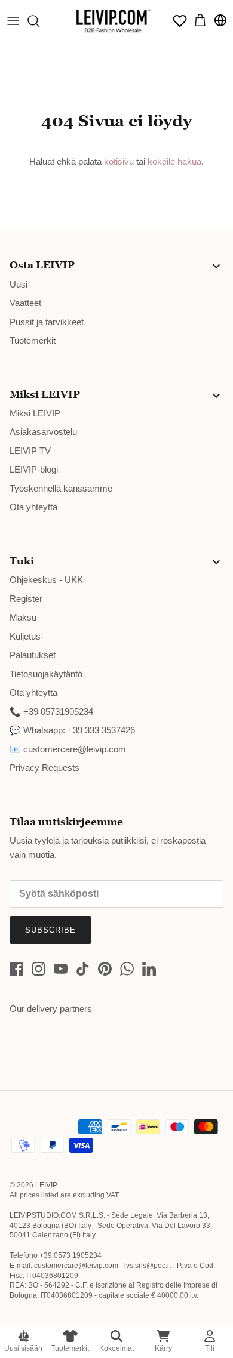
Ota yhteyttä (33, 507)
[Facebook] (16, 969)
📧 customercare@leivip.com (68, 749)
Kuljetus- (27, 636)
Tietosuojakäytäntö (46, 674)
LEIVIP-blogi (34, 469)
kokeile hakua (174, 161)
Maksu (23, 617)
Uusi (18, 284)
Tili (209, 1348)
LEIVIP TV (30, 451)
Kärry (163, 1348)
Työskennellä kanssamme (61, 488)
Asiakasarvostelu (43, 432)
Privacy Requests (44, 768)
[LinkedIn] (149, 969)
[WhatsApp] (127, 969)
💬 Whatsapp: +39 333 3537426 (72, 730)
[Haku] (39, 21)
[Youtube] (61, 969)
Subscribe (50, 929)
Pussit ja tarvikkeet (47, 322)
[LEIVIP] (113, 21)
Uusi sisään (23, 1348)
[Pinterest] (105, 969)
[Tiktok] (83, 969)
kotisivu (119, 161)
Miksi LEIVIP (35, 413)
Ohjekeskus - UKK (46, 580)
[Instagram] (38, 969)
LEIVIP (45, 1185)
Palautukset (33, 655)
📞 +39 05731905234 (51, 711)
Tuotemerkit (70, 1348)
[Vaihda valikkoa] (13, 21)
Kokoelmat (116, 1348)
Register (26, 599)
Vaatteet (25, 303)
